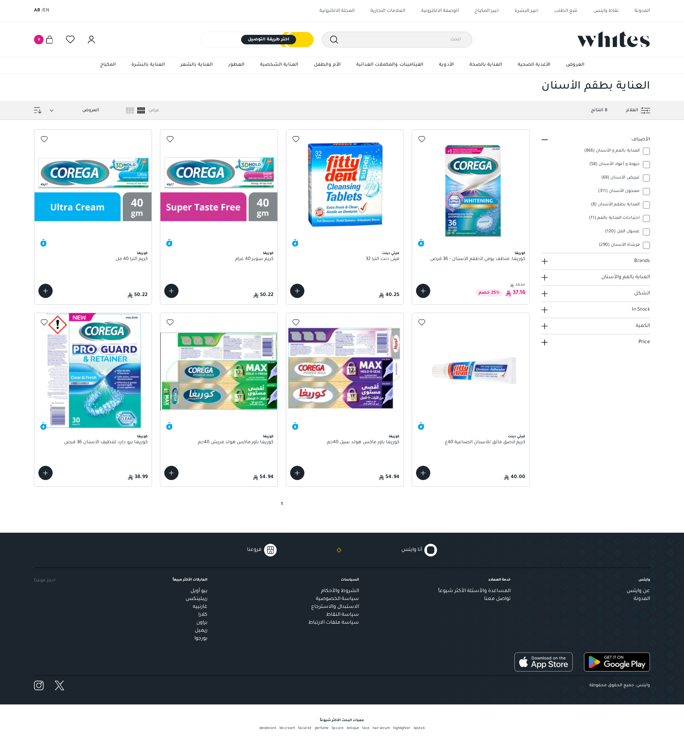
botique (353, 729)
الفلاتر (632, 110)
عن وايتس (638, 591)
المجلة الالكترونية (337, 11)
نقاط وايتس (606, 11)
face (365, 729)
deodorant (267, 729)
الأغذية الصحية (534, 65)
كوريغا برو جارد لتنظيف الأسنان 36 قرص (106, 442)
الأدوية (446, 65)
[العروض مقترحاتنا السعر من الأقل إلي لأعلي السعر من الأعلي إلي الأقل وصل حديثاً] (73, 110)
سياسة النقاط (342, 615)
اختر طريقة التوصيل (268, 39)
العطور (236, 65)
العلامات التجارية (387, 11)
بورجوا (200, 639)
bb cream (287, 729)
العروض (575, 65)
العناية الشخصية (279, 65)
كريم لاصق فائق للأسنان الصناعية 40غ (485, 442)
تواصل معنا (497, 599)
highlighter (401, 729)
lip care (338, 729)
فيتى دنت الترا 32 (382, 259)
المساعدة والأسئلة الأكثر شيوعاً (474, 591)
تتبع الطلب (566, 11)
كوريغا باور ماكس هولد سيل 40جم (363, 442)
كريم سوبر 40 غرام (254, 259)
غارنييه (200, 607)
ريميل (201, 631)
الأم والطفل (327, 65)
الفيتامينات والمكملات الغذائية (389, 65)
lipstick (419, 729)
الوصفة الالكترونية (440, 11)
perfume (322, 729)
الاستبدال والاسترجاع (335, 607)
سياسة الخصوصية (337, 599)
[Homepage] (614, 39)
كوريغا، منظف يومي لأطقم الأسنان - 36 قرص (477, 259)
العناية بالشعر (196, 65)
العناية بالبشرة (148, 65)
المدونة (642, 11)
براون (201, 623)
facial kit (305, 729)
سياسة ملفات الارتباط (333, 623)
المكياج (108, 65)
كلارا (202, 615)
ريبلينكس (196, 599)
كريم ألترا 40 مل (132, 259)
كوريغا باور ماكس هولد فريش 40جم (236, 442)
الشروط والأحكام (340, 591)
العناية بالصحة (485, 65)
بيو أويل (198, 591)
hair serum (381, 729)
